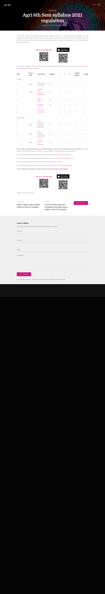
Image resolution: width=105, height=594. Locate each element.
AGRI (55, 10)
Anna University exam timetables (64, 158)
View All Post (81, 203)
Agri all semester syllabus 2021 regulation (56, 169)
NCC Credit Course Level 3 (41, 112)
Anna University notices (55, 162)
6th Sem (51, 10)
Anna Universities (43, 38)
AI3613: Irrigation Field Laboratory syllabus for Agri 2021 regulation (28, 204)
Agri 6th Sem (57, 154)
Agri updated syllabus (65, 165)
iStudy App (35, 149)
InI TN (7, 5)
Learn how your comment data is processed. (53, 279)
